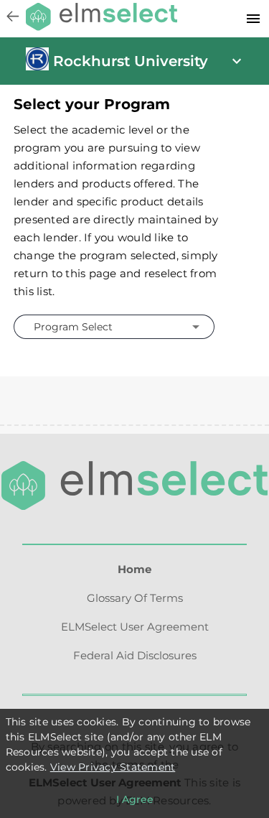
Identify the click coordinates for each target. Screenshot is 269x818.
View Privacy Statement (113, 767)
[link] (37, 66)
